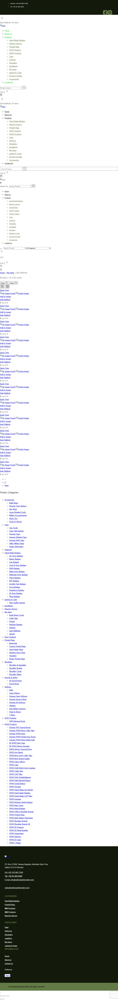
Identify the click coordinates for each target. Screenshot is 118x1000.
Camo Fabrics (14, 693)
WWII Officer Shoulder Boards (21, 811)
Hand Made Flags (16, 649)
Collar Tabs (13, 618)
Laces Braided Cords (17, 512)
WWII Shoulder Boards (18, 821)
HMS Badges (14, 568)
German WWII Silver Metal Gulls (22, 740)
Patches (12, 627)
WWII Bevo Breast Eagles (19, 758)
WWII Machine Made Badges (21, 802)
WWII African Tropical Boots (20, 749)
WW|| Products (10, 912)
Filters (3, 283)
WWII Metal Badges (17, 808)
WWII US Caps (15, 839)
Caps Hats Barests (16, 531)
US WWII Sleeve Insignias (19, 746)
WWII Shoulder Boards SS (19, 824)
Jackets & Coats (15, 72)
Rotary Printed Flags (17, 659)
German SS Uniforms (17, 702)
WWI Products (15, 50)
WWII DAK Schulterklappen (20, 777)
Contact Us (9, 82)
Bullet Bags (13, 503)
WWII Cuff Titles (15, 774)
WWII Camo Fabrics (17, 761)
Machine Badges (15, 624)
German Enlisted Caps (18, 537)
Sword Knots (14, 683)
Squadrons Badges (16, 590)
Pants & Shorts (15, 712)
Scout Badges (14, 587)
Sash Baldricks (14, 630)
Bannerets (13, 643)
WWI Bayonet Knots (17, 721)
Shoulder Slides (15, 674)
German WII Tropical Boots (20, 727)
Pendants (12, 655)
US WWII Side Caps (17, 743)
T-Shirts (12, 715)
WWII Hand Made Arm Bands (21, 790)
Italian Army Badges (17, 571)
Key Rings (13, 509)
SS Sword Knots (15, 680)
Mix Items (12, 69)
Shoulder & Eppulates (17, 665)
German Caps (14, 534)
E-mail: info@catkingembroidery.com (19, 880)
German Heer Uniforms (18, 696)
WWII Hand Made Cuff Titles (20, 796)
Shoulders (13, 63)
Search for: (4, 186)
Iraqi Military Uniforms (17, 708)
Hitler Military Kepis (16, 543)
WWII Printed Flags (17, 814)
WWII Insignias (15, 799)
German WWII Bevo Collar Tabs (21, 730)
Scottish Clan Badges (17, 584)
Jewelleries (13, 66)
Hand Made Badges (17, 40)
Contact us (9, 964)
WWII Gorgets (15, 786)
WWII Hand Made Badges (19, 793)
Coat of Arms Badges (17, 565)
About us (8, 960)
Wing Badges (14, 596)
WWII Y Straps (15, 843)
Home (7, 191)
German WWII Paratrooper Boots (22, 737)
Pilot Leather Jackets (17, 602)
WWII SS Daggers (16, 827)
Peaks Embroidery (16, 546)
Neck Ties (13, 518)
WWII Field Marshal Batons (20, 780)
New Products (10, 637)
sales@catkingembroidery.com (17, 888)
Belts (11, 690)
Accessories (13, 240)
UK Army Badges (15, 593)
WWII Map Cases (16, 805)
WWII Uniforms (15, 836)
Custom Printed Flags (17, 646)
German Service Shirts (18, 699)
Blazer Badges (15, 559)
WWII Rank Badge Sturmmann (21, 818)
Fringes (12, 621)
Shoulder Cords (15, 671)
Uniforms (12, 59)
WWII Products (15, 53)
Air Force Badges (16, 556)
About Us (8, 194)
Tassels (12, 634)
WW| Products (10, 908)
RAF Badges (14, 581)
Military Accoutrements (18, 515)
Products (8, 37)
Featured (8, 549)
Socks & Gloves (15, 521)
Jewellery (8, 938)
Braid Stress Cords (16, 615)
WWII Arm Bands (16, 752)
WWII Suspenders (16, 833)
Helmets (12, 705)
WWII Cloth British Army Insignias (22, 768)
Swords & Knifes (15, 76)
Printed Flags (14, 47)
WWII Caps (13, 765)
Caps (11, 56)
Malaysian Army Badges (18, 574)
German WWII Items (17, 733)
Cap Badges (14, 562)
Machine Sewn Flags (17, 652)
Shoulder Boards (15, 668)
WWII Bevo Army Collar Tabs (20, 755)
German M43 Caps (16, 540)
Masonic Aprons (15, 43)
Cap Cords (13, 528)
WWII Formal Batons (17, 783)
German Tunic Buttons (17, 506)
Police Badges (15, 577)
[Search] (33, 186)
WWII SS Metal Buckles (18, 830)
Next (6, 485)
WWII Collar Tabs (16, 771)
